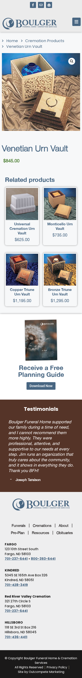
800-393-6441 (43, 557)
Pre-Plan (18, 532)
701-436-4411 (16, 636)
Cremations (42, 524)
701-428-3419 (16, 584)
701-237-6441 (16, 557)
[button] (71, 61)
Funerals (19, 524)
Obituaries (64, 532)
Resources (40, 532)
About (63, 524)
